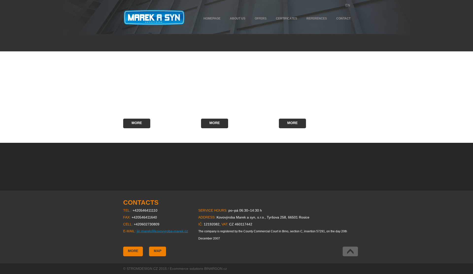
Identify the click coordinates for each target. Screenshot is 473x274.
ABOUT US (237, 18)
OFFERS (261, 18)
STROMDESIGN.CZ (142, 269)
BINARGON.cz (215, 269)
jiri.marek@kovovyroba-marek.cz (162, 231)
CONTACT (343, 18)
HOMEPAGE (211, 18)
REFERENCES (316, 18)
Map (157, 251)
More (137, 123)
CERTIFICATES (286, 18)
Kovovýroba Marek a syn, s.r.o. (154, 17)
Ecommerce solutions (186, 269)
